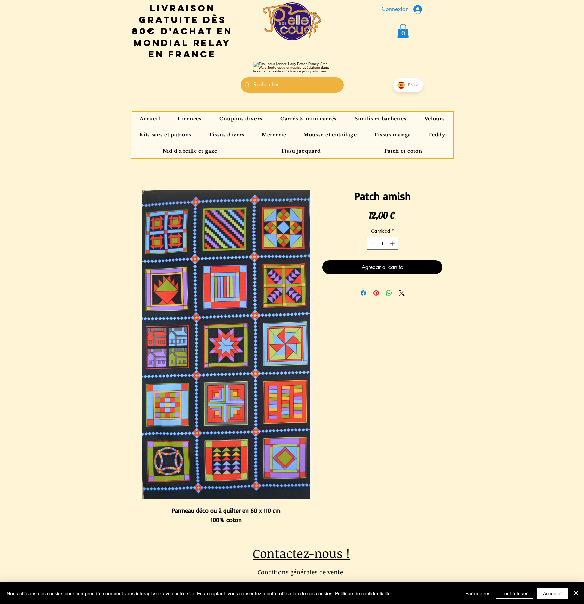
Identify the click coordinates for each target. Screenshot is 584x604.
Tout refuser (515, 593)
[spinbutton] (382, 243)
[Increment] (393, 243)
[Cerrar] (576, 593)
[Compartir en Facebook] (363, 293)
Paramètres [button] (477, 593)
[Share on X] (402, 293)
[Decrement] (372, 243)
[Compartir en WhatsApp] (389, 293)
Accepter (552, 593)
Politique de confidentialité (363, 593)
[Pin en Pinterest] (376, 293)
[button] (403, 31)
